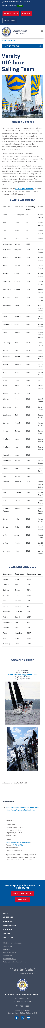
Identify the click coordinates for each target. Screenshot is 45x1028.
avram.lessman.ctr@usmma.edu (21, 674)
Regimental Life (9, 925)
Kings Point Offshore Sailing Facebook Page (22, 807)
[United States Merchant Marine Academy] (10, 32)
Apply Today (26, 13)
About (6, 913)
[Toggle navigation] (42, 31)
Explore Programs (9, 20)
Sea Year (6, 933)
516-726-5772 (17, 845)
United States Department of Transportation (17, 1)
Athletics (7, 929)
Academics (7, 921)
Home (4, 40)
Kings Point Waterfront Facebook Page (20, 810)
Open (20, 6)
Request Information (11, 13)
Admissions (8, 917)
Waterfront (12, 40)
